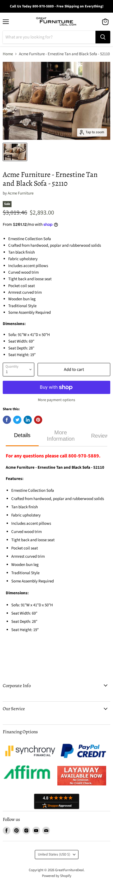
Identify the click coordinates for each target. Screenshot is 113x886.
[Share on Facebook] (7, 420)
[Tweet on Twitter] (17, 420)
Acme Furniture (20, 193)
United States (54, 854)
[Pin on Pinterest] (38, 420)
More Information (61, 435)
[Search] (102, 37)
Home (8, 54)
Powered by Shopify (56, 875)
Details (22, 435)
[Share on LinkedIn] (28, 420)
